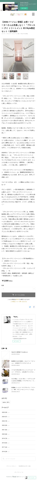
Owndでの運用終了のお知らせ (19, 352)
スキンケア (9, 33)
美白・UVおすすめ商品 (23, 33)
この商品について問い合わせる (18, 301)
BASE (17, 299)
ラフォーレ (14, 33)
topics (6, 402)
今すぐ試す (24, 8)
